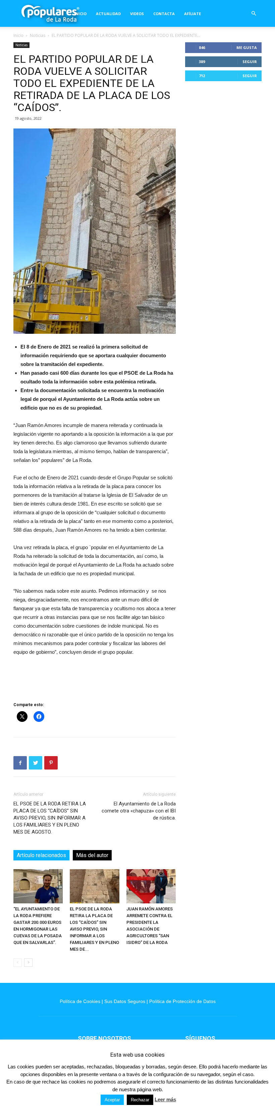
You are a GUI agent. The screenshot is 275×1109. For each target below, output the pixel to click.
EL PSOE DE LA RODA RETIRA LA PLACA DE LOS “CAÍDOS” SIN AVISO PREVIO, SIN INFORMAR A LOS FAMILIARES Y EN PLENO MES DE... (94, 929)
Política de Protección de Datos (182, 1001)
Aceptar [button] (112, 1099)
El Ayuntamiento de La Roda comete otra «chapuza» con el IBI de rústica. (139, 811)
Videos (137, 13)
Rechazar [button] (140, 1099)
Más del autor (92, 855)
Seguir (249, 61)
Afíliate (192, 13)
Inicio (80, 13)
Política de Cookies (80, 1001)
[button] (253, 13)
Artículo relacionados (41, 855)
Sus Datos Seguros (124, 1001)
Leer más (165, 1099)
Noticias (37, 35)
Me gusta (246, 47)
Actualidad (108, 13)
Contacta (164, 13)
